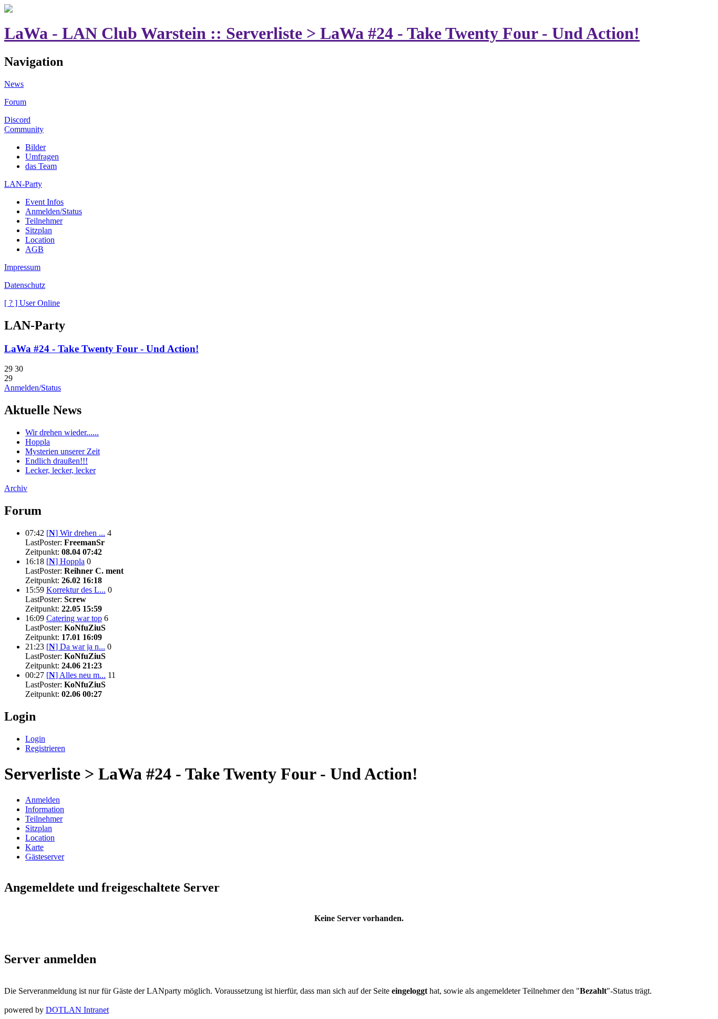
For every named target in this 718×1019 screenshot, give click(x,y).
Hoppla (37, 441)
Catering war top (74, 618)
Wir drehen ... (75, 532)
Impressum (22, 267)
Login (20, 716)
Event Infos (44, 201)
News (14, 83)
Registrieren (45, 748)
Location (40, 239)
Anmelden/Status (53, 211)
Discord (17, 119)
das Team (41, 166)
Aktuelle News (42, 410)
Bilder (35, 147)
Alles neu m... (76, 675)
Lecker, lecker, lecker (60, 470)
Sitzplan (38, 230)
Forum (15, 101)
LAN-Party (23, 183)
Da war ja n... (75, 646)
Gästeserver (44, 856)
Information (44, 809)
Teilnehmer (44, 220)
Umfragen (42, 156)
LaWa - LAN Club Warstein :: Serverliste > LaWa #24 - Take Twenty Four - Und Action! (322, 33)
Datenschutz (24, 285)
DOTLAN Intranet (77, 1009)
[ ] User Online (32, 302)
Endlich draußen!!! (56, 460)
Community (24, 129)
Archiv (15, 488)
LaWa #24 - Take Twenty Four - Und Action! (101, 348)
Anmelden (42, 799)
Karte (34, 847)
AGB (34, 249)
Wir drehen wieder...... (62, 432)
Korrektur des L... (76, 589)
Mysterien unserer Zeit (62, 451)
